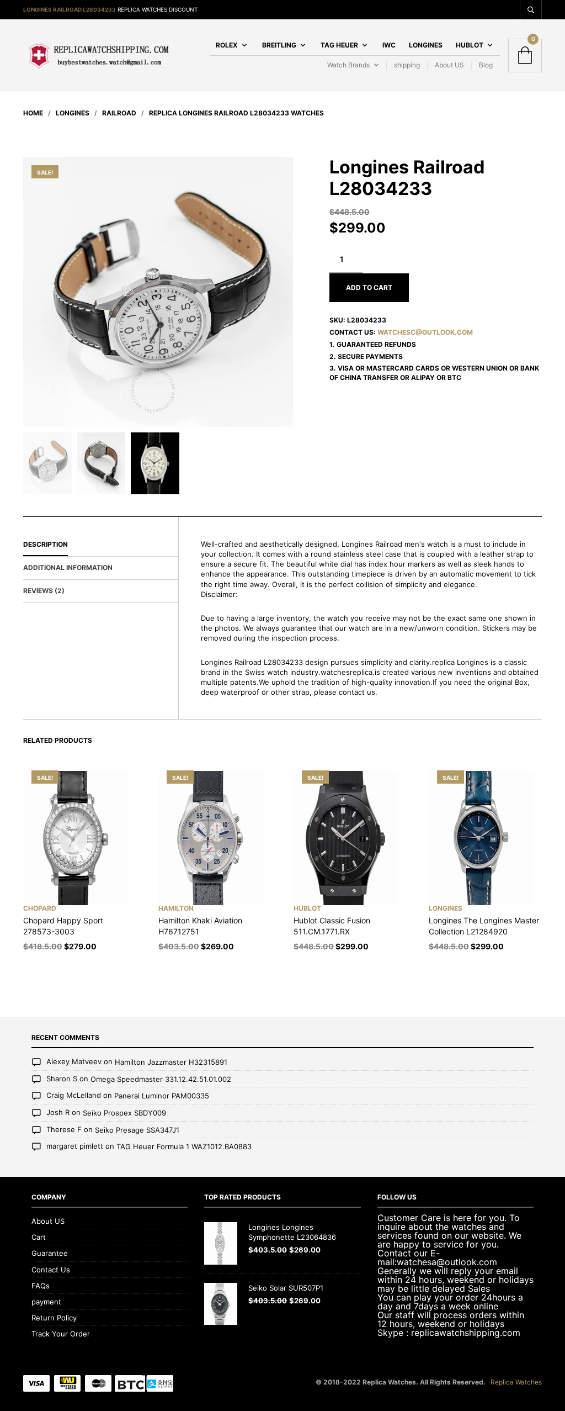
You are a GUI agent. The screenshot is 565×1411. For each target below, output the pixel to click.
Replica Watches (516, 1382)
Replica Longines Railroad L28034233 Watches (236, 113)
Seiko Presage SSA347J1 (137, 1129)
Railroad (119, 113)
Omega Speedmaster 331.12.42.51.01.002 (160, 1079)
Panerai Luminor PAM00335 (161, 1096)
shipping (407, 65)
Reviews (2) (44, 590)
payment (46, 1301)
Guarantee (49, 1253)
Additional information (68, 567)
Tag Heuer (339, 45)
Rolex (227, 45)
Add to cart (369, 287)
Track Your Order (60, 1333)
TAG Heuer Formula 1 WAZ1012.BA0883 (184, 1146)
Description (45, 544)
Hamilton (176, 908)
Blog (486, 65)
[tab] (100, 545)
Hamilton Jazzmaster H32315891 (171, 1062)
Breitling (279, 45)
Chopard (39, 908)
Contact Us (50, 1269)
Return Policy (54, 1317)
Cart (38, 1237)
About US (449, 65)
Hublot (469, 45)
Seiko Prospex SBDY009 (124, 1112)
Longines (426, 45)
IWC (389, 45)
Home (33, 113)
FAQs (40, 1285)
